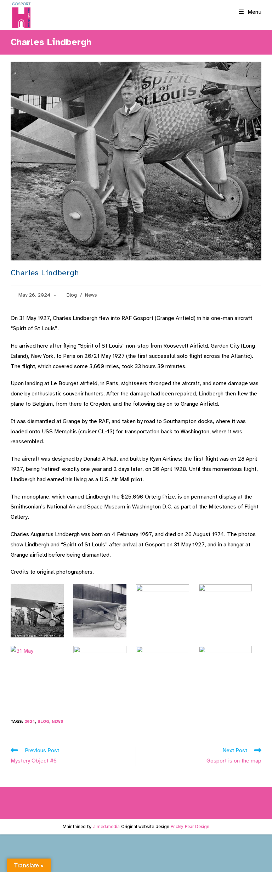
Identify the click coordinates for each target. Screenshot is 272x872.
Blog (72, 295)
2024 (29, 721)
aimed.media (106, 826)
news (57, 721)
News (91, 295)
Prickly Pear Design (190, 826)
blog (43, 721)
